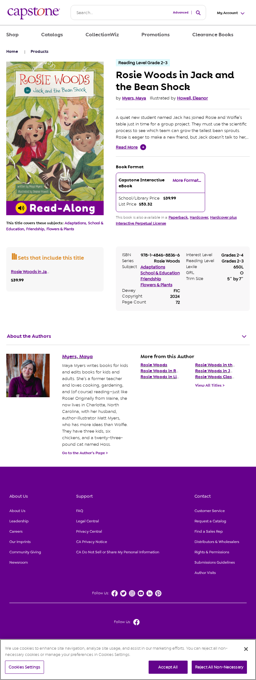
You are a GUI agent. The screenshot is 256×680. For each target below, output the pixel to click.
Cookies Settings (24, 667)
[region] (128, 659)
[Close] (246, 649)
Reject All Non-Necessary (219, 667)
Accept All (168, 667)
